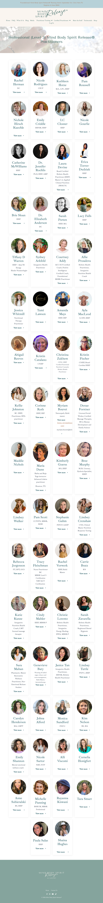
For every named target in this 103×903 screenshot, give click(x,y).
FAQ (13, 20)
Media (32, 20)
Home (8, 20)
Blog (27, 20)
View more (17, 92)
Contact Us (54, 890)
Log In (51, 23)
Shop (95, 20)
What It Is (20, 20)
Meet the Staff (77, 20)
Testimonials (88, 20)
